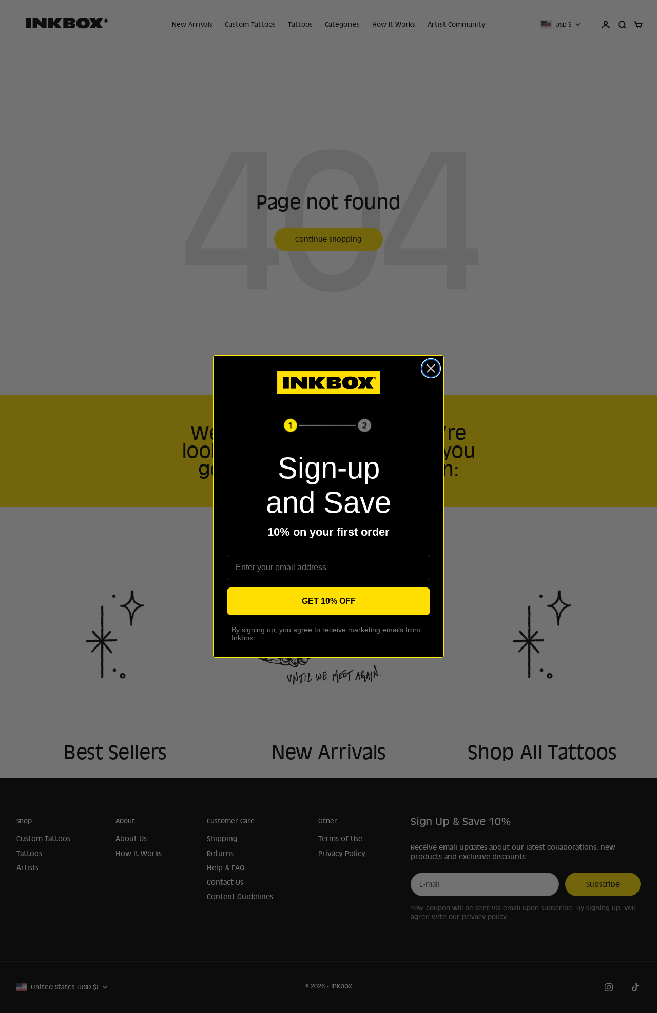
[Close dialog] (431, 368)
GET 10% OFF (329, 601)
